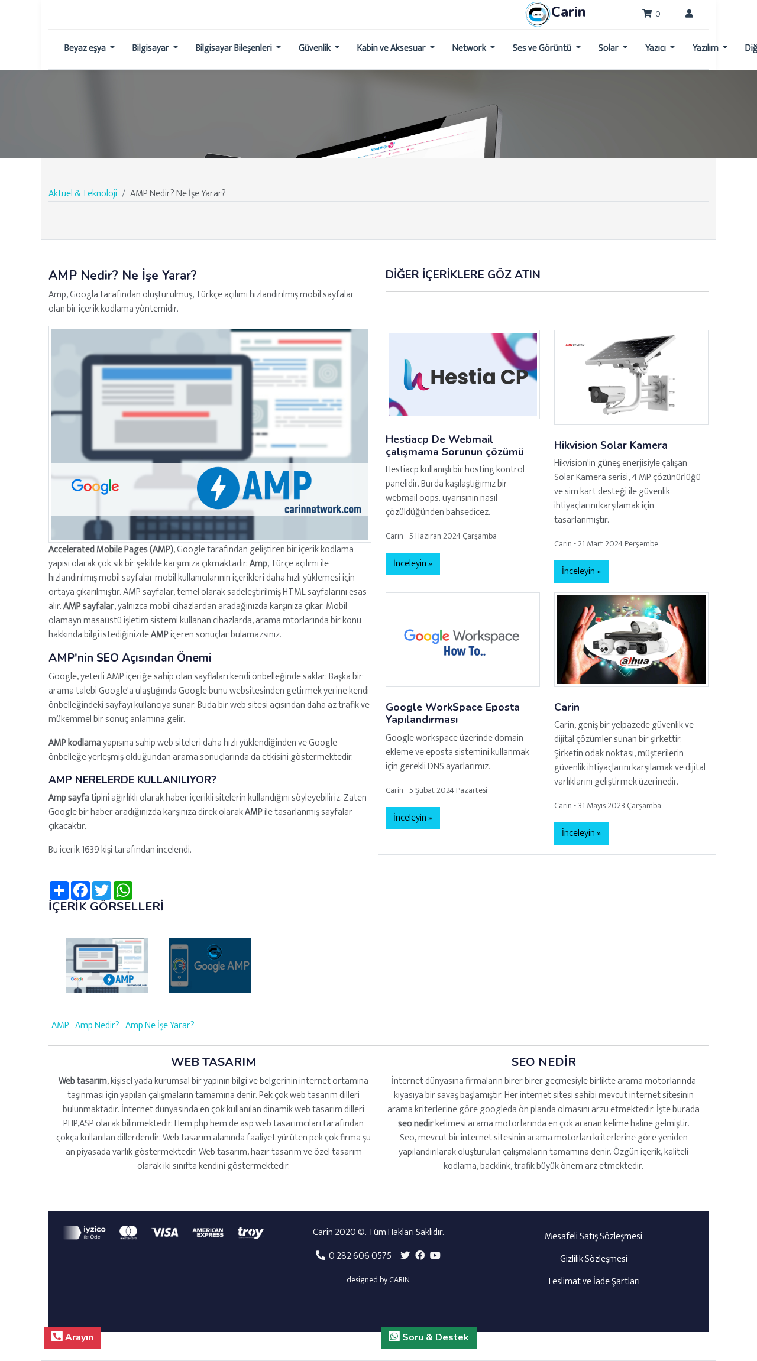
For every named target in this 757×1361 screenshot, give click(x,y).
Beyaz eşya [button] (86, 48)
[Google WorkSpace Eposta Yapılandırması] (463, 639)
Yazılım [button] (706, 48)
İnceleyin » (412, 564)
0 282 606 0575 (358, 1256)
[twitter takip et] (405, 1256)
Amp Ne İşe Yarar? (160, 1025)
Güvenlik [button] (315, 48)
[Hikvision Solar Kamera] (631, 377)
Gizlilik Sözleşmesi (593, 1259)
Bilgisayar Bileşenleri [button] (235, 48)
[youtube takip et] (435, 1256)
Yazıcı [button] (656, 48)
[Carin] (631, 639)
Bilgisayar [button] (151, 48)
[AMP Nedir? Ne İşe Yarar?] (209, 434)
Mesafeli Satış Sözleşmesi (593, 1237)
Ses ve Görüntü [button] (543, 48)
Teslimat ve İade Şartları (593, 1281)
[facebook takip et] (420, 1256)
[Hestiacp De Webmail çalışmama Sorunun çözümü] (463, 374)
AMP (60, 1025)
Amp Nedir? (97, 1025)
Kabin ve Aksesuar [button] (392, 48)
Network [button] (470, 48)
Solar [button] (609, 48)
